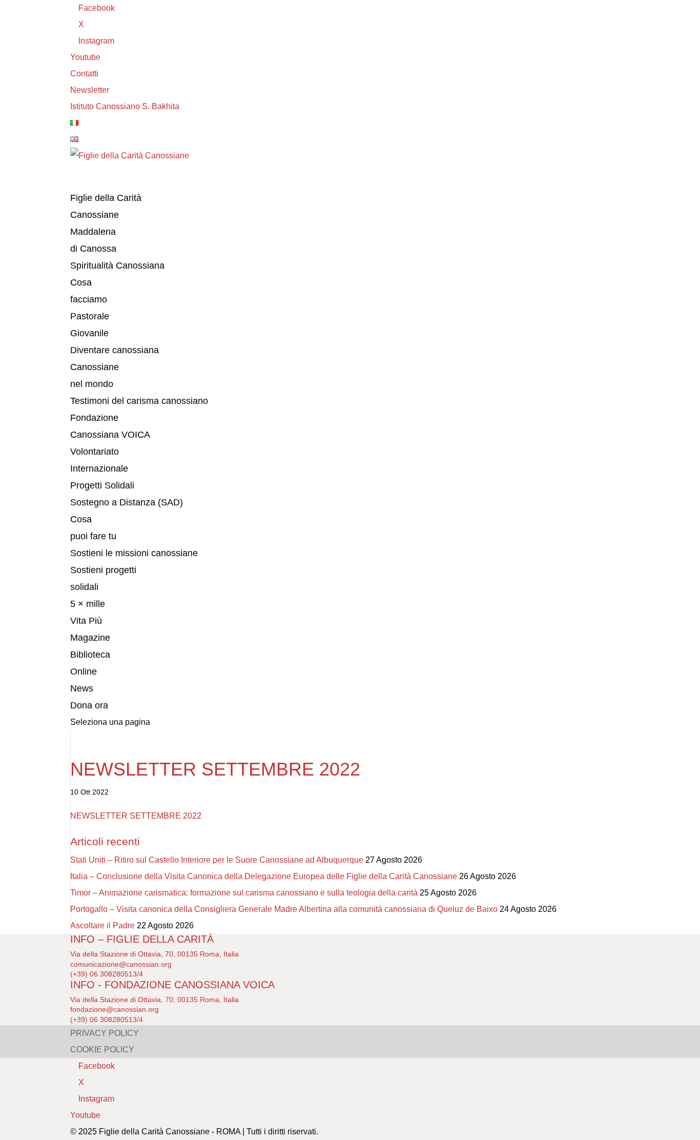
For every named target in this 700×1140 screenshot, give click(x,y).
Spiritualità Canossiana (117, 265)
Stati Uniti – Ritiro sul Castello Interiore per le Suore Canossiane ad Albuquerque (216, 860)
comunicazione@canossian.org (121, 964)
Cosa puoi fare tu (93, 527)
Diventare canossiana (114, 350)
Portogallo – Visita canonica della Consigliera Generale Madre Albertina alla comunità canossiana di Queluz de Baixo (284, 909)
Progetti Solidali (102, 485)
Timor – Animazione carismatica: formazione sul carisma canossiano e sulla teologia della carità (244, 892)
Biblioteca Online (90, 663)
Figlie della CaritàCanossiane (105, 206)
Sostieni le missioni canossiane (134, 553)
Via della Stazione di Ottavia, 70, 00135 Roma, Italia (154, 954)
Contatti (84, 73)
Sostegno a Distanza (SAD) (126, 502)
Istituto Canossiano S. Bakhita (124, 106)
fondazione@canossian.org (114, 1009)
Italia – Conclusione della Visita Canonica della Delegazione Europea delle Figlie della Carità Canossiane (263, 876)
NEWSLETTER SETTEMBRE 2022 (135, 815)
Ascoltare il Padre (102, 925)
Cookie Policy (102, 1049)
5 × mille (87, 604)
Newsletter (89, 90)
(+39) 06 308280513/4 (106, 974)
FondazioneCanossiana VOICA (110, 426)
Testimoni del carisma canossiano (139, 401)
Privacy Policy (104, 1033)
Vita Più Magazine (90, 629)
